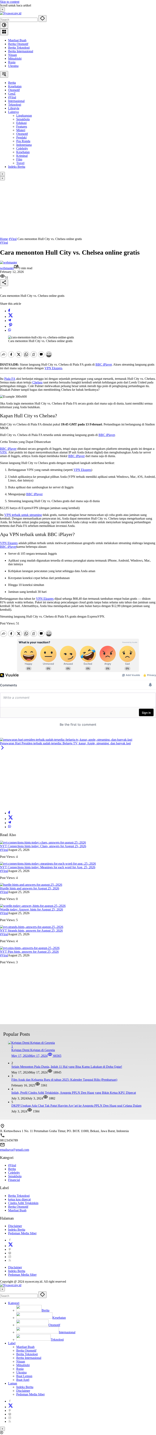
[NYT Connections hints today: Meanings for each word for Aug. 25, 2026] (48, 863)
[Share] (4, 282)
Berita (12, 1169)
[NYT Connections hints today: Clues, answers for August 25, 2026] (43, 842)
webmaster (7, 268)
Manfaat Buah (17, 40)
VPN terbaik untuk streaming (23, 515)
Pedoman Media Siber (22, 1233)
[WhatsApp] (9, 330)
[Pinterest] (9, 1249)
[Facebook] (9, 311)
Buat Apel (22, 1379)
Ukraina (13, 66)
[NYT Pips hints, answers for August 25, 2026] (30, 948)
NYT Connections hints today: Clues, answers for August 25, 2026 (43, 846)
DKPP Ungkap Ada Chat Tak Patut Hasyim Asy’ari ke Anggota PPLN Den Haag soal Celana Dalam (76, 1105)
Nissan (12, 55)
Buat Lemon (24, 1376)
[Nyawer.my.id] (10, 13)
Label (11, 1343)
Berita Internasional (20, 51)
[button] (42, 18)
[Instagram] (9, 1256)
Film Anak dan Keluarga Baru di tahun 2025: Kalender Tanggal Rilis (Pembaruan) (64, 1079)
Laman (12, 1383)
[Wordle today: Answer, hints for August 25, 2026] (33, 906)
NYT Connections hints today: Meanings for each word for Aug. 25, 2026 (47, 867)
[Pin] (10, 326)
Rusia (11, 62)
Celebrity (14, 1172)
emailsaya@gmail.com (14, 1149)
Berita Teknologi (19, 47)
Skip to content (9, 1)
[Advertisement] (78, 208)
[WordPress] (9, 1253)
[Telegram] (9, 320)
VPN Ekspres (53, 368)
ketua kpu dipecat (19, 1199)
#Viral (4, 242)
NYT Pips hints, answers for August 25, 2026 (29, 951)
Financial (14, 1180)
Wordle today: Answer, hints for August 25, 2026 (31, 909)
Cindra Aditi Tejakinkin (23, 1203)
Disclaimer (15, 1226)
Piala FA (9, 378)
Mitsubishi (15, 58)
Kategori (13, 1303)
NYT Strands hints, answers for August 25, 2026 (31, 930)
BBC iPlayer (103, 364)
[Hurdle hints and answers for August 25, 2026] (31, 884)
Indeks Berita (16, 1229)
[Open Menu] (4, 32)
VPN (3, 452)
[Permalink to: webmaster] (8, 262)
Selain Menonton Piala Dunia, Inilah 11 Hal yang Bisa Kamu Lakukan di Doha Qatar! (66, 1066)
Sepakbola (15, 1176)
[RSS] (9, 1260)
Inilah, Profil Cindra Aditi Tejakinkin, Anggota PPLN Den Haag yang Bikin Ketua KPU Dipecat (73, 1092)
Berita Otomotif (18, 44)
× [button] (2, 1289)
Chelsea (37, 382)
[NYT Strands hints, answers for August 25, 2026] (31, 927)
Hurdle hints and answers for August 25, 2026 (29, 888)
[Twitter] (10, 316)
